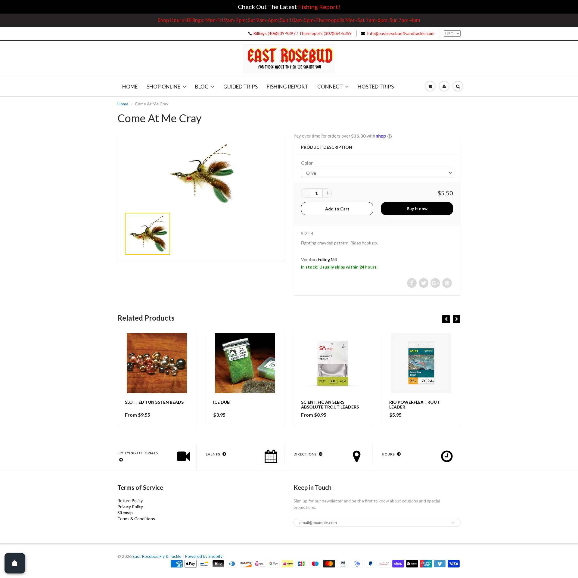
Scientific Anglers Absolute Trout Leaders (330, 404)
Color (307, 163)
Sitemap (125, 512)
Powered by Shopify (203, 556)
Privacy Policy (130, 506)
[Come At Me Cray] (201, 173)
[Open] (15, 563)
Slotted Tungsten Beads (154, 402)
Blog (202, 86)
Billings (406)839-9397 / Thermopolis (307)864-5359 (302, 33)
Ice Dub (221, 402)
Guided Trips (240, 86)
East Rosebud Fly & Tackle (157, 556)
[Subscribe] (453, 522)
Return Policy (130, 500)
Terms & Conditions (136, 518)
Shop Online (163, 86)
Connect (330, 86)
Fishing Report (287, 86)
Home (130, 86)
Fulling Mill (327, 259)
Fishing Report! (319, 6)
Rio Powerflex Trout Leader (414, 404)
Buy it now (417, 208)
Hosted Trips (376, 86)
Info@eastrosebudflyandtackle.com (400, 33)
